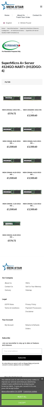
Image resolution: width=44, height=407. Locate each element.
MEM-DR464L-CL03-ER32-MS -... (12, 205)
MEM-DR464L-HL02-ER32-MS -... (32, 173)
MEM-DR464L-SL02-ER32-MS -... (12, 142)
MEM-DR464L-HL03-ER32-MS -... (11, 173)
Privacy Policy (28, 363)
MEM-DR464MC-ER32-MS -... (32, 111)
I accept (22, 402)
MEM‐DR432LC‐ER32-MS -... (11, 110)
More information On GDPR (12, 391)
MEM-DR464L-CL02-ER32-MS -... (32, 205)
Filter (7, 82)
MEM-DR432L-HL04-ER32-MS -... (11, 236)
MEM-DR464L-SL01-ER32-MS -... (32, 142)
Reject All (22, 397)
